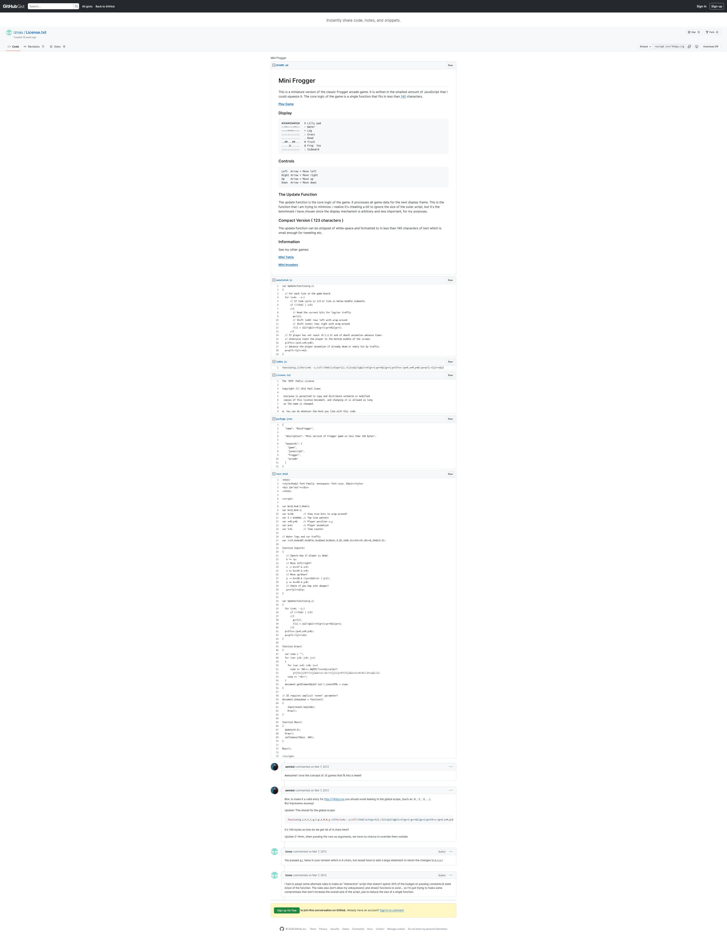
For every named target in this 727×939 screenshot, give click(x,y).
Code (15, 46)
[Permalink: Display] (275, 113)
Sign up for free (286, 910)
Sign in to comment (392, 910)
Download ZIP (710, 46)
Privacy (323, 928)
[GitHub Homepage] (282, 929)
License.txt (36, 32)
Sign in (702, 6)
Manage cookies (396, 928)
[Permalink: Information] (275, 242)
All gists (87, 6)
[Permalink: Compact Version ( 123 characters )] (275, 220)
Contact (380, 928)
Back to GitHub (105, 6)
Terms (313, 928)
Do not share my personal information (427, 928)
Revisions (36, 46)
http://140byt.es (334, 799)
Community (358, 928)
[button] (689, 46)
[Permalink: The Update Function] (275, 194)
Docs (370, 928)
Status (345, 928)
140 (403, 96)
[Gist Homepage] (14, 6)
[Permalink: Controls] (275, 161)
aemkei (290, 766)
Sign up (716, 6)
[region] (363, 172)
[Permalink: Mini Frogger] (275, 80)
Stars (59, 46)
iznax (18, 32)
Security (334, 928)
